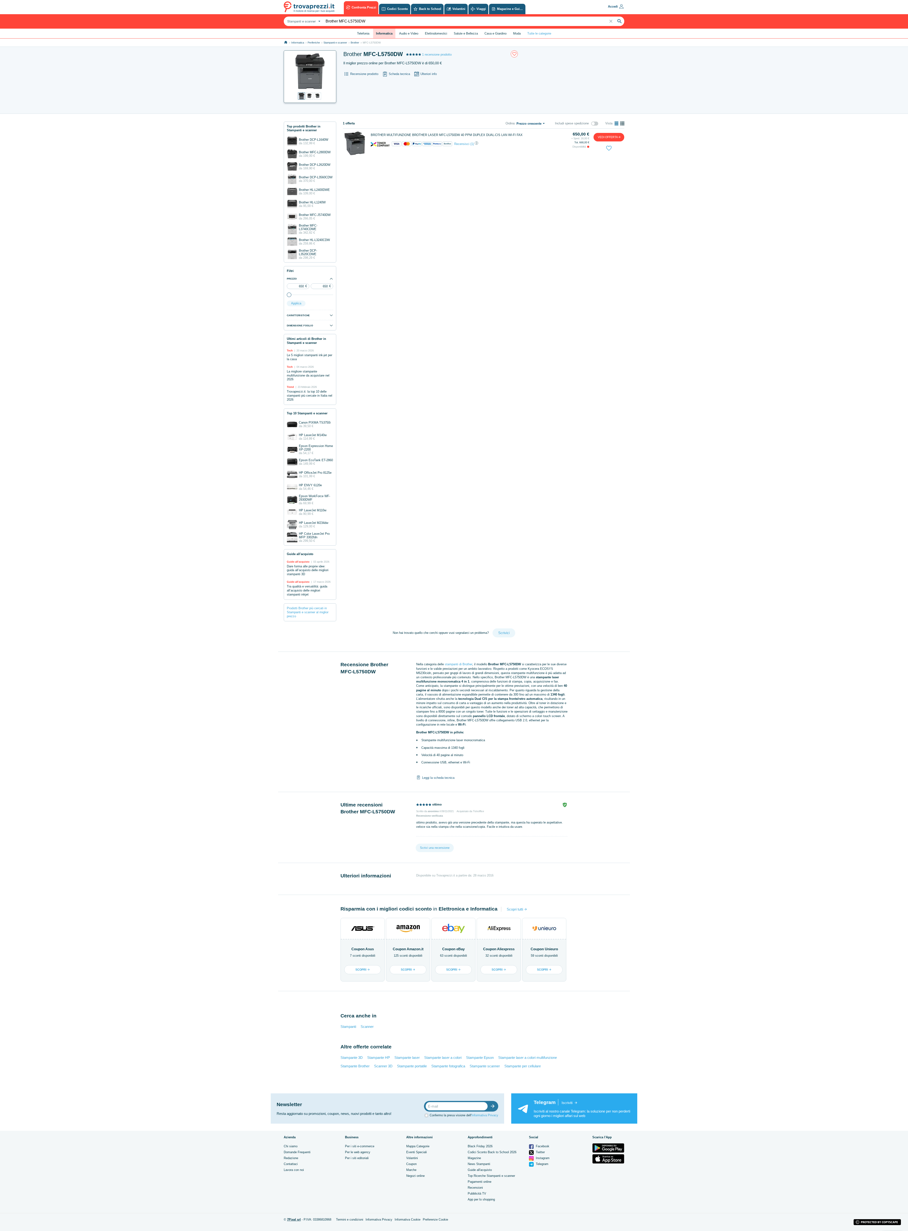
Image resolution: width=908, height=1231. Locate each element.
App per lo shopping (481, 1199)
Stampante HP (378, 1058)
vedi (608, 137)
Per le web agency (357, 1152)
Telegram (541, 1164)
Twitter (540, 1152)
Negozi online (415, 1176)
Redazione (291, 1158)
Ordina (510, 123)
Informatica (297, 42)
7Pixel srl (294, 1219)
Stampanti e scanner (335, 42)
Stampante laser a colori (443, 1058)
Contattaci (291, 1164)
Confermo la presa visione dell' (464, 1115)
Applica (296, 303)
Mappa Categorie (417, 1146)
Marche (411, 1170)
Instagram (542, 1158)
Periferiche (314, 42)
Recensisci (461, 144)
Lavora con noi (294, 1170)
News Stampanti (479, 1164)
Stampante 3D (351, 1058)
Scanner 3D (383, 1066)
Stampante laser (407, 1058)
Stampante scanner (485, 1066)
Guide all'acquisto (480, 1170)
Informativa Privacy (484, 1115)
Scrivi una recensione (435, 848)
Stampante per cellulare (522, 1066)
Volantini (412, 1158)
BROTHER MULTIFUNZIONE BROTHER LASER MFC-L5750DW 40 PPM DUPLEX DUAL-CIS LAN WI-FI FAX (447, 135)
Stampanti (348, 1027)
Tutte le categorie (539, 33)
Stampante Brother (355, 1066)
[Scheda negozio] (380, 144)
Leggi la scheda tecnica (438, 778)
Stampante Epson (480, 1058)
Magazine (474, 1158)
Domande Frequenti (297, 1152)
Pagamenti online (479, 1181)
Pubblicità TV (477, 1193)
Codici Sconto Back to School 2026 (492, 1152)
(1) (472, 144)
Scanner (367, 1027)
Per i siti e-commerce (359, 1146)
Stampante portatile (412, 1066)
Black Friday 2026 (480, 1146)
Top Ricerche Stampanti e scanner (491, 1176)
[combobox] (303, 21)
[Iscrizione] (493, 1106)
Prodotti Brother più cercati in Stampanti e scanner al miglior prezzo (307, 612)
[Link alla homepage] (286, 42)
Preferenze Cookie (435, 1219)
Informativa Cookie (407, 1219)
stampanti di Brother (458, 664)
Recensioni (475, 1187)
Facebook (542, 1146)
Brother (355, 42)
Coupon (411, 1164)
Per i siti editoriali (357, 1158)
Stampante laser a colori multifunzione (527, 1058)
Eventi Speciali (416, 1152)
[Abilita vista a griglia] (622, 123)
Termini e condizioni (349, 1219)
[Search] (619, 21)
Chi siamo (290, 1146)
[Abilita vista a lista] (616, 123)
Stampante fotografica (448, 1066)
